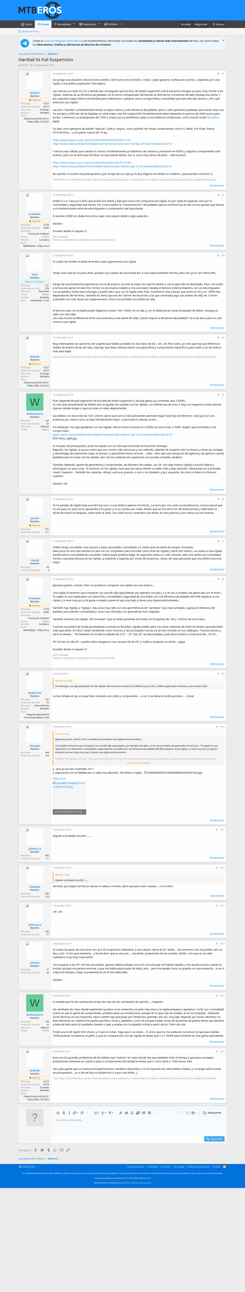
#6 (223, 499)
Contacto (165, 1166)
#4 (223, 337)
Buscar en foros (30, 31)
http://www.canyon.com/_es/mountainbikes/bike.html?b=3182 (92, 140)
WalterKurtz (34, 413)
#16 (223, 1051)
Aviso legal (178, 1166)
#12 (223, 867)
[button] (73, 23)
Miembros (90, 24)
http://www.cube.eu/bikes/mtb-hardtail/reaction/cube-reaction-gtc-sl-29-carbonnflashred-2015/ (112, 166)
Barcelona (44, 291)
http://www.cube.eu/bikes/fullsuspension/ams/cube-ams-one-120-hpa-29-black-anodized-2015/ (112, 143)
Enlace (45, 236)
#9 (223, 673)
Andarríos (34, 693)
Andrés (25, 65)
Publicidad (152, 1166)
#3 (223, 255)
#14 (223, 943)
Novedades (64, 24)
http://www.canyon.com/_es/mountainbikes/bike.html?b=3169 (92, 162)
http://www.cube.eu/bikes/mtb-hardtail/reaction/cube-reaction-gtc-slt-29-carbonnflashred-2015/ (113, 434)
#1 (223, 73)
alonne (34, 962)
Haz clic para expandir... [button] (139, 762)
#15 (223, 995)
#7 (223, 541)
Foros (45, 24)
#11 (223, 829)
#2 (223, 194)
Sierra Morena (41, 705)
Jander (34, 518)
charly (34, 560)
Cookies (216, 1166)
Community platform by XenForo (122, 1178)
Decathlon (213, 117)
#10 (223, 726)
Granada (44, 109)
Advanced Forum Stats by (122, 1182)
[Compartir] (218, 74)
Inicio (28, 24)
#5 (223, 394)
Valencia (45, 426)
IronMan (35, 214)
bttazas (35, 745)
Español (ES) (28, 1166)
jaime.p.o (35, 848)
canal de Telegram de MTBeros (63, 40)
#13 (223, 905)
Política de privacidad (198, 1166)
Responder (218, 185)
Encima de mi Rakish (39, 233)
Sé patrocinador (135, 1166)
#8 (223, 579)
